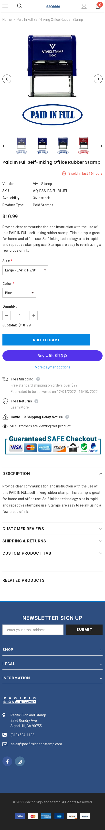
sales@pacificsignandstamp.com (36, 744)
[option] (52, 79)
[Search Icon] (24, 6)
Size (7, 261)
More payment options (53, 367)
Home (7, 20)
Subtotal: (9, 325)
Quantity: (9, 306)
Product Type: (13, 205)
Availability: (11, 198)
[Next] (98, 79)
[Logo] (53, 6)
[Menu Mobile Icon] (5, 6)
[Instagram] (20, 761)
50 (12, 426)
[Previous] (6, 79)
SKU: (6, 191)
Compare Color (87, 122)
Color (8, 284)
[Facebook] (7, 761)
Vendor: (8, 184)
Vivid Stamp (42, 184)
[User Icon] (84, 6)
